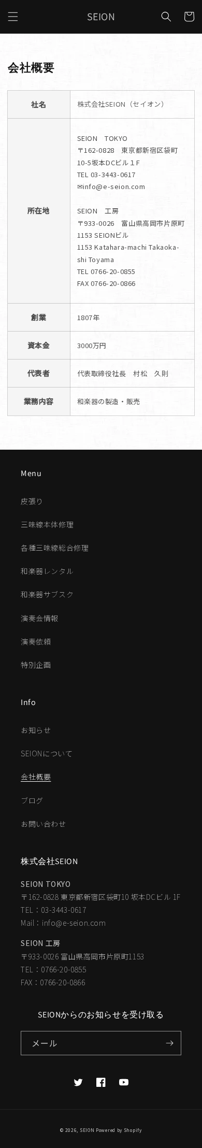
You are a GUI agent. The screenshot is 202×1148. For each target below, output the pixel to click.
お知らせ (36, 730)
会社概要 (36, 776)
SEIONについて (47, 753)
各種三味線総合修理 (55, 547)
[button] (13, 16)
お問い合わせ (43, 824)
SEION (87, 1130)
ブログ (32, 800)
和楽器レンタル (47, 571)
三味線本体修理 (47, 524)
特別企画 (36, 664)
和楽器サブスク (47, 594)
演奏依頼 (36, 641)
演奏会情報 (40, 618)
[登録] (169, 1043)
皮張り (32, 501)
